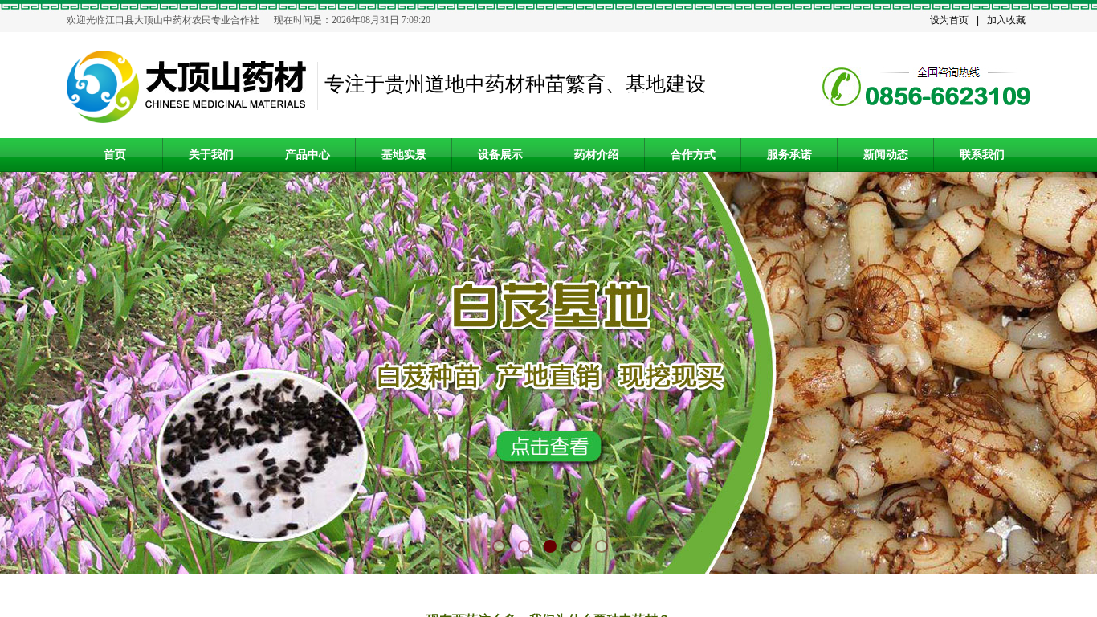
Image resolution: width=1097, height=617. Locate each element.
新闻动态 (885, 155)
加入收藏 (1006, 20)
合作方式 (693, 155)
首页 (115, 155)
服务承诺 (789, 155)
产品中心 (307, 155)
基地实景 (403, 155)
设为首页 (949, 20)
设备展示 (500, 155)
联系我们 (982, 155)
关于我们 (211, 155)
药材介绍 (596, 155)
